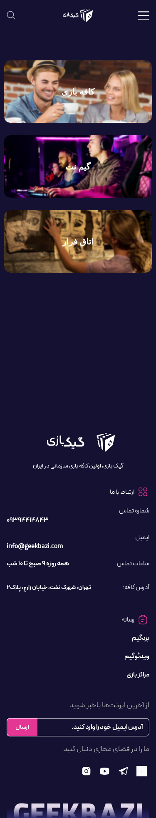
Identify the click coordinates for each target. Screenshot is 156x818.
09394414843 (28, 520)
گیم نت (78, 166)
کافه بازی (78, 91)
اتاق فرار (78, 241)
